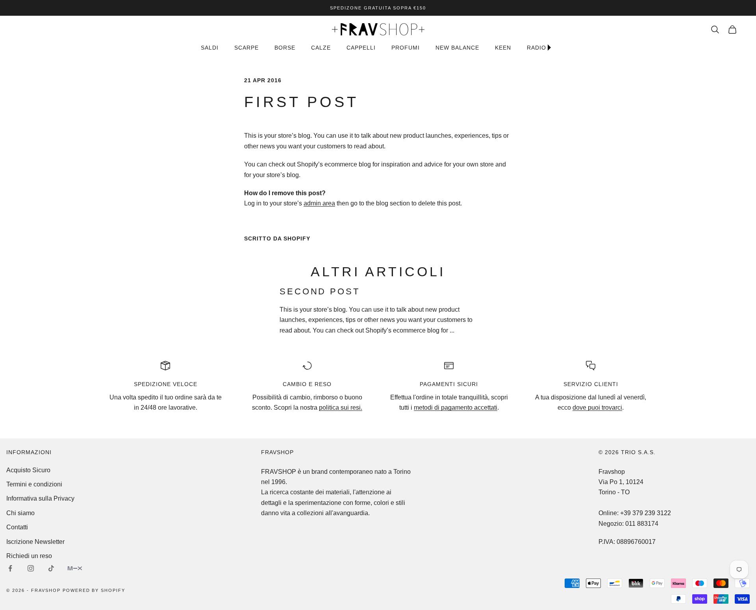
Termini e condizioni (34, 484)
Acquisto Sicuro (28, 470)
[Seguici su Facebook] (10, 568)
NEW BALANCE (457, 47)
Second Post (320, 291)
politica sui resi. (340, 407)
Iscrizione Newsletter (35, 541)
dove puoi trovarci (597, 407)
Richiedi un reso (29, 556)
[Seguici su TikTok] (51, 568)
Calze (321, 47)
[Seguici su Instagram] (31, 568)
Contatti (17, 527)
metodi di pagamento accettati (455, 407)
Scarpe (246, 47)
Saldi (210, 47)
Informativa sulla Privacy (40, 498)
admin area (319, 203)
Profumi (405, 47)
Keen (503, 47)
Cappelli (361, 47)
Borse (284, 47)
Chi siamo (20, 513)
